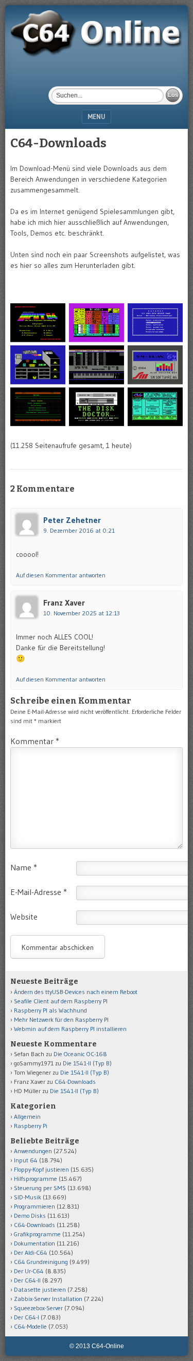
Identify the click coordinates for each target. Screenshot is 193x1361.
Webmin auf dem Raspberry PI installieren (70, 1029)
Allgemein (27, 1116)
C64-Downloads (75, 1081)
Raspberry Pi (30, 1126)
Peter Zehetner (72, 520)
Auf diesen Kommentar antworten (61, 575)
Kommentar (34, 741)
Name (23, 867)
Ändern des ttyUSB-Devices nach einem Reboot (75, 992)
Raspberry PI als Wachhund (50, 1010)
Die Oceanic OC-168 (80, 1054)
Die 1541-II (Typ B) (87, 1063)
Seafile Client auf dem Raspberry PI (61, 1001)
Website (24, 916)
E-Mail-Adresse (38, 892)
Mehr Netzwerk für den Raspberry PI (61, 1019)
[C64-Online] (96, 54)
